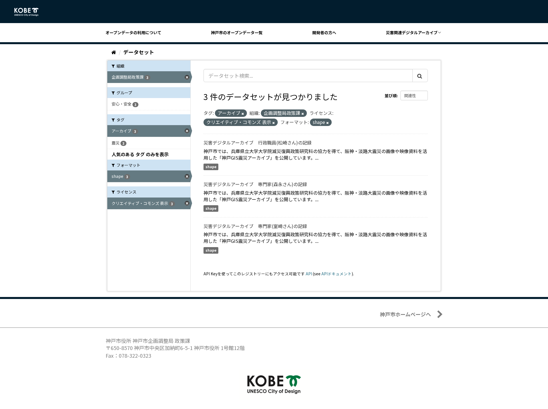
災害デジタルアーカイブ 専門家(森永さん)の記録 (255, 184)
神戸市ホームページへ (405, 314)
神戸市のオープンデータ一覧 (237, 32)
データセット (138, 52)
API (309, 273)
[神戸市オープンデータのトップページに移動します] (29, 12)
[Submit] (420, 75)
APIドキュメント (336, 273)
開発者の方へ (324, 32)
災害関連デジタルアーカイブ (412, 32)
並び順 (391, 95)
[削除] (242, 113)
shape (211, 166)
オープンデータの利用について (133, 32)
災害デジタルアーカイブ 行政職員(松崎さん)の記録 (258, 142)
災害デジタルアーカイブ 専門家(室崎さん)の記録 (255, 226)
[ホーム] (113, 52)
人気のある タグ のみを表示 (140, 154)
